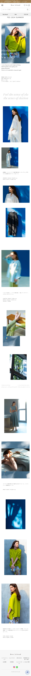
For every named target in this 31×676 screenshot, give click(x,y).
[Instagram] (14, 667)
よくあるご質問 (26, 662)
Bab (16, 14)
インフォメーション (5, 658)
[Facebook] (17, 667)
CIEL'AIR (26, 14)
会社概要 (4, 662)
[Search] (27, 9)
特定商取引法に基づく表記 (26, 658)
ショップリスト (12, 658)
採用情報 (12, 662)
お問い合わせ (19, 658)
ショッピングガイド (19, 662)
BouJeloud (5, 14)
